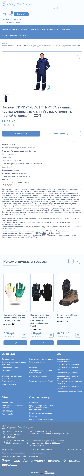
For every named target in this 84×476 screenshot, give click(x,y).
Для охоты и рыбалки (38, 376)
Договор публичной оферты (41, 450)
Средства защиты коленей (68, 364)
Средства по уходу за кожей (41, 419)
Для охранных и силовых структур (12, 377)
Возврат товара (7, 450)
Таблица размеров (75, 141)
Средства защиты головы (68, 373)
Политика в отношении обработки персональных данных (23, 453)
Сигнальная (6, 371)
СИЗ (37, 29)
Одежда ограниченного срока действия (14, 363)
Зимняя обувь (7, 402)
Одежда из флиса (9, 384)
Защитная (33, 367)
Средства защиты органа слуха (67, 368)
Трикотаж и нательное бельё (41, 381)
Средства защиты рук (49, 29)
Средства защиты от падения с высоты (69, 382)
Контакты (22, 35)
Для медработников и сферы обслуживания (41, 372)
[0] (4, 14)
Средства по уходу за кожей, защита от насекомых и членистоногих (41, 408)
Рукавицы (33, 402)
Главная (5, 29)
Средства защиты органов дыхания (68, 387)
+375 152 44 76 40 (13, 19)
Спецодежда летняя (37, 362)
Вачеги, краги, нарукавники (40, 413)
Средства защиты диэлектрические (64, 360)
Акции (12, 29)
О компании (65, 29)
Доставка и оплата (9, 35)
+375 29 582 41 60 (13, 22)
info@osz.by (11, 437)
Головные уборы (9, 381)
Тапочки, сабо (7, 414)
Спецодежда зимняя (10, 367)
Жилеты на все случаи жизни (41, 359)
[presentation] (71, 261)
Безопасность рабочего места (69, 392)
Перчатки (33, 416)
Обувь (31, 29)
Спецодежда (21, 29)
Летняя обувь (7, 411)
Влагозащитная (8, 359)
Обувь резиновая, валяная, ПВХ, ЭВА (12, 407)
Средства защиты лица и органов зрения (67, 377)
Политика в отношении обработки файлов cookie (21, 456)
